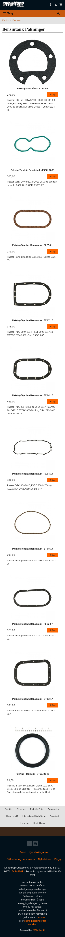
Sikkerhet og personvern (21, 859)
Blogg (57, 859)
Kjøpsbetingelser (38, 852)
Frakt (23, 852)
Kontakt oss (39, 823)
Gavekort (54, 816)
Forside (5, 20)
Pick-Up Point (37, 809)
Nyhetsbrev (44, 859)
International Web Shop (34, 816)
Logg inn (24, 823)
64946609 (17, 871)
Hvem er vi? (12, 816)
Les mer (41, 917)
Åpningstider (54, 809)
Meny (10, 13)
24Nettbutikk (39, 930)
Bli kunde (21, 809)
